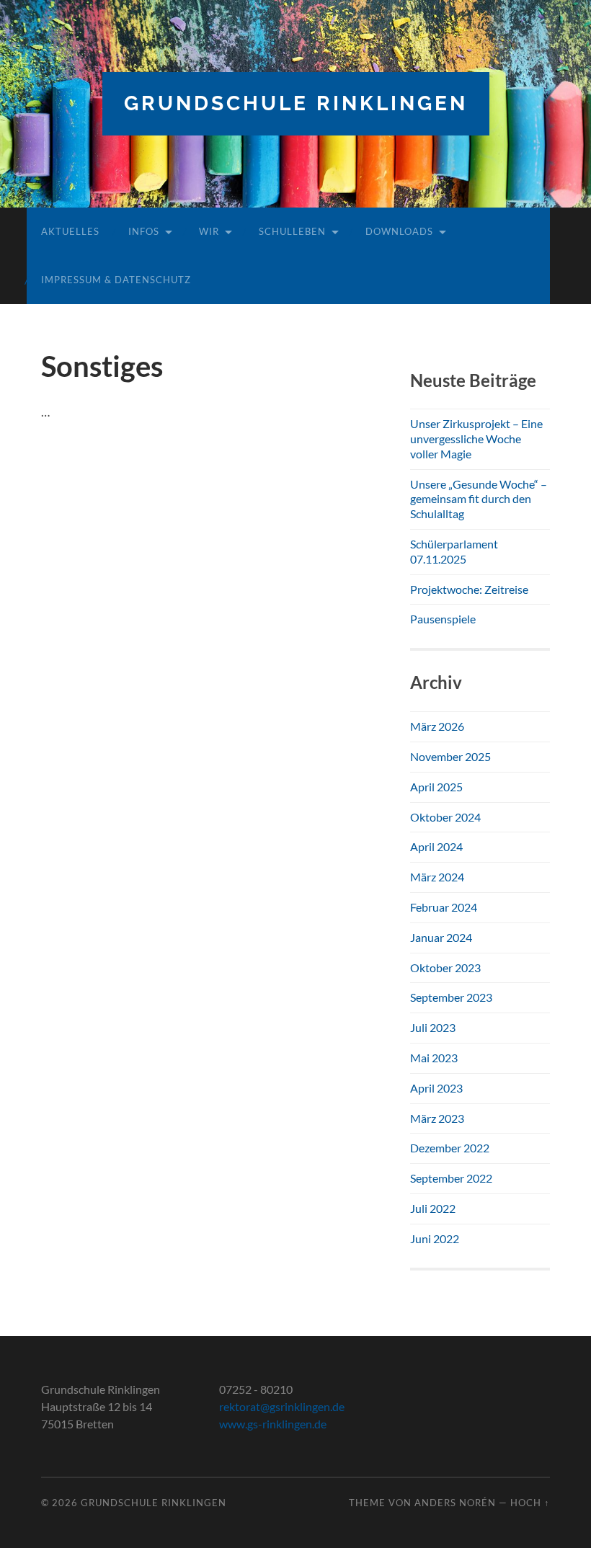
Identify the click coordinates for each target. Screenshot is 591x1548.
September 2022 (451, 1178)
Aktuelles (70, 231)
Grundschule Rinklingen (296, 103)
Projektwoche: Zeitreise (469, 589)
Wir (209, 231)
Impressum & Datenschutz (116, 279)
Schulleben (292, 231)
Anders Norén (455, 1502)
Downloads (399, 231)
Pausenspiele (443, 619)
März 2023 (437, 1118)
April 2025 (436, 786)
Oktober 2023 (445, 967)
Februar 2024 (443, 907)
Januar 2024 (441, 937)
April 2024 (436, 846)
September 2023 (451, 997)
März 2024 (437, 877)
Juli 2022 (433, 1208)
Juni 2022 (434, 1238)
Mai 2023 (434, 1057)
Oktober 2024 (445, 817)
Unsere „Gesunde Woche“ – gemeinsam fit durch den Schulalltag (478, 499)
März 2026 (437, 726)
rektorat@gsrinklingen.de (282, 1406)
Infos (143, 231)
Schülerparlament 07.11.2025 (454, 551)
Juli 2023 (433, 1027)
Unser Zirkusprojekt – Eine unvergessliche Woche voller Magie (476, 439)
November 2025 (450, 756)
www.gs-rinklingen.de (272, 1424)
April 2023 (436, 1088)
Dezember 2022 (449, 1148)
